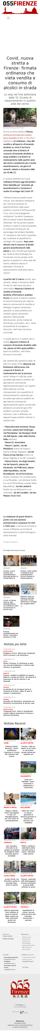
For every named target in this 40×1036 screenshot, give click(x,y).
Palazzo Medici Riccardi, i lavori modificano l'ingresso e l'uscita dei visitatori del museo (11, 751)
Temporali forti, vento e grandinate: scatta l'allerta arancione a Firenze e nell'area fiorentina (18, 713)
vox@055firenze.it (9, 969)
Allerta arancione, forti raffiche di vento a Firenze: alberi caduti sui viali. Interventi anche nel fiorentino (11, 916)
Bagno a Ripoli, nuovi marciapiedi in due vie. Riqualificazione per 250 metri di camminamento (11, 816)
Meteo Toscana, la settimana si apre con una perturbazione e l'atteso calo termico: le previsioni (18, 665)
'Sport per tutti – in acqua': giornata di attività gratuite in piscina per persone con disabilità (28, 817)
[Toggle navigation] (8, 18)
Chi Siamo (25, 967)
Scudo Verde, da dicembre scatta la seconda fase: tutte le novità (11, 882)
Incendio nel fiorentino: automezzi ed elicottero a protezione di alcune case (18, 702)
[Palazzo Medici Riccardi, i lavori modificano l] (11, 734)
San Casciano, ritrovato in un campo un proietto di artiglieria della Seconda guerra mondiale (11, 851)
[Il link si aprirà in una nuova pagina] (24, 1011)
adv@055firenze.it (9, 963)
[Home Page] (20, 7)
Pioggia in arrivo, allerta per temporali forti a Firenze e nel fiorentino (19, 654)
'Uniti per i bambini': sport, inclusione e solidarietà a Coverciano (28, 783)
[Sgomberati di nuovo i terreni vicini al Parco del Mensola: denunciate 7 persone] (28, 898)
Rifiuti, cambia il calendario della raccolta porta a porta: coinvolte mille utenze (28, 850)
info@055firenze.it (9, 959)
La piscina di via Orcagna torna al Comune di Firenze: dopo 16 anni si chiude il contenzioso (17, 691)
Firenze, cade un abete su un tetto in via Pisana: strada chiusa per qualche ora (28, 750)
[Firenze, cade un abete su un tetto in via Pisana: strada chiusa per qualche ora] (28, 734)
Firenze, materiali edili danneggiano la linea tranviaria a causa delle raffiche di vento (28, 883)
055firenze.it (20, 1021)
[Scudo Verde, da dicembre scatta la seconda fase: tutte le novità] (11, 866)
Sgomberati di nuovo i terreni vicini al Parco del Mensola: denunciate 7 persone (28, 915)
